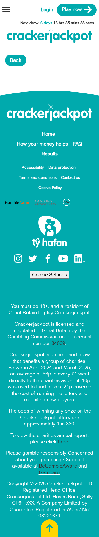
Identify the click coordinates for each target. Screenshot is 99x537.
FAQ (77, 144)
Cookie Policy (50, 187)
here (63, 442)
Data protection (62, 167)
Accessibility (33, 167)
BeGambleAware (58, 466)
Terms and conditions (38, 177)
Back (15, 60)
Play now (72, 10)
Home (48, 134)
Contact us (70, 177)
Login (47, 10)
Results (50, 154)
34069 (58, 343)
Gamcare (49, 472)
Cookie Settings (49, 275)
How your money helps (42, 144)
